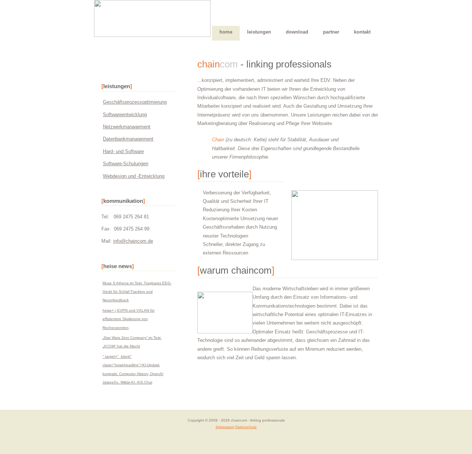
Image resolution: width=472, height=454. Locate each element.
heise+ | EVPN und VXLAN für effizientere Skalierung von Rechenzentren (129, 319)
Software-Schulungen (125, 163)
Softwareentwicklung (125, 114)
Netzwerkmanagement (126, 126)
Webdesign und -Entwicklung (133, 176)
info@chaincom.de (133, 241)
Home (225, 32)
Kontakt (362, 32)
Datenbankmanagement (128, 139)
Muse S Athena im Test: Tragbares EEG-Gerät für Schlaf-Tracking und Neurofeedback (137, 291)
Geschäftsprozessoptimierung (135, 102)
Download (297, 32)
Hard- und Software (123, 151)
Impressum (225, 427)
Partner (331, 32)
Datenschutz (246, 427)
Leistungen (259, 32)
